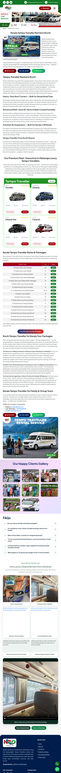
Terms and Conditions (44, 754)
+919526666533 (21, 409)
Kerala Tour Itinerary (43, 752)
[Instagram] (7, 2)
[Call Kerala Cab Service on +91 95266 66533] (57, 764)
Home (4, 28)
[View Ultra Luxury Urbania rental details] (16, 588)
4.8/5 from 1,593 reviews (15, 764)
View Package (10, 212)
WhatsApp (46, 8)
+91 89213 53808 (53, 2)
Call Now (25, 71)
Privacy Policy (42, 757)
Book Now (10, 71)
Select (53, 267)
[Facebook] (4, 2)
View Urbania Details (22, 728)
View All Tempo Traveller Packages (30, 331)
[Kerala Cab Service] (9, 743)
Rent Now (25, 212)
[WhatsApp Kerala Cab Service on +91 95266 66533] (57, 769)
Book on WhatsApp (39, 728)
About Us (40, 746)
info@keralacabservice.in (35, 2)
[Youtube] (11, 2)
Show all (51, 181)
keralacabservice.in (17, 407)
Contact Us (41, 749)
